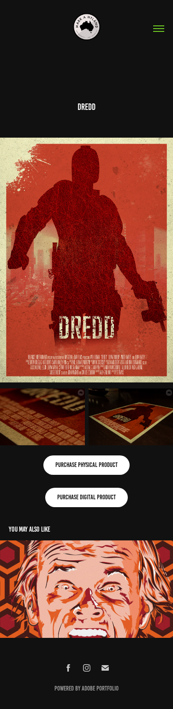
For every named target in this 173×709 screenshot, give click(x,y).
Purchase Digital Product (86, 497)
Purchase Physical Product (86, 464)
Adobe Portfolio (100, 688)
